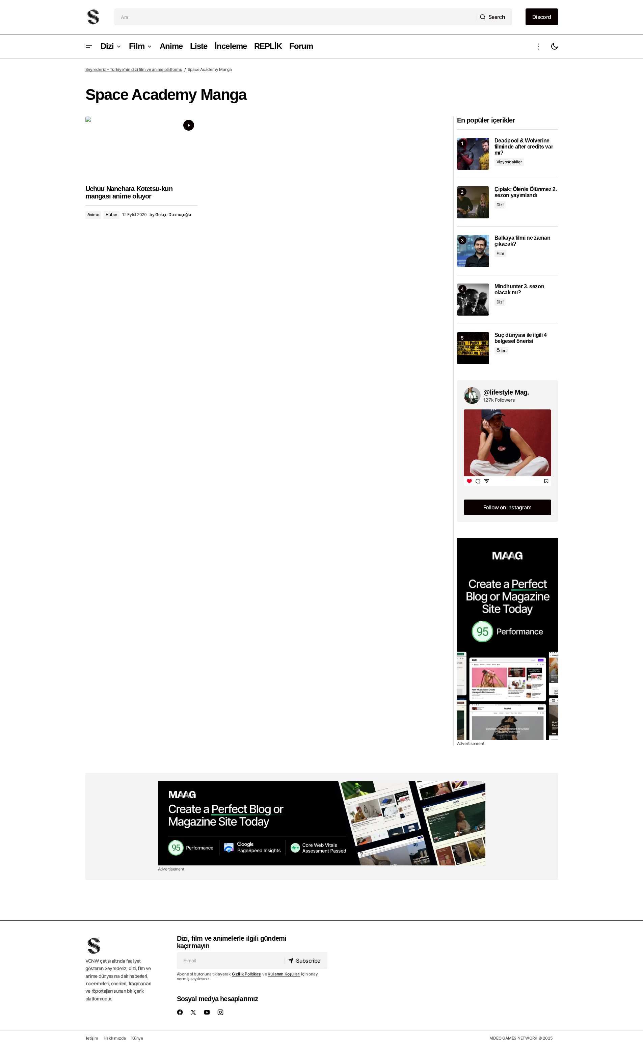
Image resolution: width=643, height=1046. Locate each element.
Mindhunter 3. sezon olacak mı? (519, 289)
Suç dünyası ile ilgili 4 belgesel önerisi (520, 338)
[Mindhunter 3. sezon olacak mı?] (473, 300)
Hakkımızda (115, 1038)
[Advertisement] (507, 639)
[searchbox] (296, 17)
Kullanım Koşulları (284, 973)
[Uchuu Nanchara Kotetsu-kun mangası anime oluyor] (141, 148)
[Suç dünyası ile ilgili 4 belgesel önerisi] (473, 348)
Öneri (502, 350)
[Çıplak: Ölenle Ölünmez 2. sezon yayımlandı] (473, 202)
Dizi (500, 204)
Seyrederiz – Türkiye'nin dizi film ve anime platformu (133, 69)
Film (500, 253)
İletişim (91, 1038)
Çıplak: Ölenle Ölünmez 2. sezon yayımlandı (525, 192)
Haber (111, 214)
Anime (93, 214)
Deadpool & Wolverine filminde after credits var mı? (523, 146)
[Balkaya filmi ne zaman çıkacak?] (473, 251)
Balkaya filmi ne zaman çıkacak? (522, 241)
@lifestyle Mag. (506, 392)
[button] (89, 46)
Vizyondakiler (509, 161)
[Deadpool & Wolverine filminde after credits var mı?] (473, 154)
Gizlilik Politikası (246, 973)
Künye (137, 1038)
